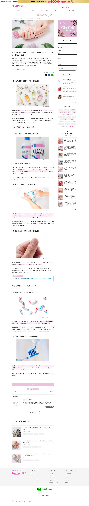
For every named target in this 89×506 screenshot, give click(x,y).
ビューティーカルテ (34, 478)
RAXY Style (31, 10)
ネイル (16, 67)
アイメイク (60, 50)
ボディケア (60, 53)
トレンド (29, 447)
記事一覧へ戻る (33, 412)
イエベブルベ (71, 119)
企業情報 (34, 493)
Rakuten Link (67, 480)
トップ (18, 10)
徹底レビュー (31, 433)
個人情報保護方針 (41, 493)
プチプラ (61, 121)
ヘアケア (60, 56)
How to (14, 69)
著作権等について (48, 493)
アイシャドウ (61, 116)
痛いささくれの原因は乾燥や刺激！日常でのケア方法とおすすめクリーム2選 (33, 278)
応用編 (23, 69)
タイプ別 (71, 126)
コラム (59, 61)
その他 (59, 64)
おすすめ (25, 433)
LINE (66, 478)
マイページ (32, 477)
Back (14, 391)
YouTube (66, 482)
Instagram (67, 477)
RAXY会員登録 (68, 473)
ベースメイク (61, 47)
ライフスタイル (64, 126)
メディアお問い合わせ (52, 475)
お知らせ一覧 (50, 473)
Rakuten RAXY (17, 6)
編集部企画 (73, 109)
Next (51, 391)
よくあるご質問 (70, 10)
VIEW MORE (74, 102)
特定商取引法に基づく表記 (53, 482)
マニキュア (41, 433)
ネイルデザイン (35, 447)
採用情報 (54, 493)
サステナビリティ (30, 501)
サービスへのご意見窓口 (52, 478)
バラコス (36, 433)
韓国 (63, 114)
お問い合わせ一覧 (22, 501)
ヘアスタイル (63, 119)
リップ (74, 116)
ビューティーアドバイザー (35, 480)
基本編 (74, 112)
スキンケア (60, 45)
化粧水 (73, 121)
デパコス (67, 123)
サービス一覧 (14, 501)
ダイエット (61, 123)
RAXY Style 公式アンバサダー (28, 460)
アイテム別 (18, 69)
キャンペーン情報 (44, 10)
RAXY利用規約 (50, 480)
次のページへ (33, 385)
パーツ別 (67, 121)
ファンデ (73, 123)
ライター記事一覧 (49, 406)
